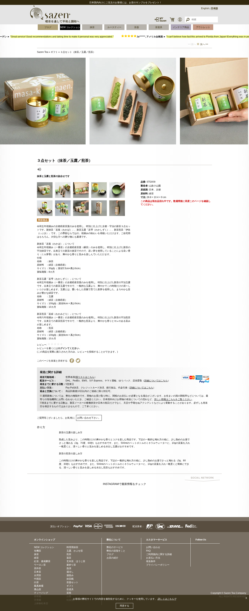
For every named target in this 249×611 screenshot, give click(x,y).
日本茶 (37, 571)
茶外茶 (37, 568)
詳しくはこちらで (167, 599)
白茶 (36, 582)
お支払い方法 (153, 557)
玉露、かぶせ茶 (75, 550)
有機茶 (37, 550)
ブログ (47, 27)
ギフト (70, 585)
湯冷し (70, 571)
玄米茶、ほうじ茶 (76, 561)
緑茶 (36, 557)
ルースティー (114, 27)
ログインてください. (69, 348)
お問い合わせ (153, 547)
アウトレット (203, 27)
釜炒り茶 (71, 564)
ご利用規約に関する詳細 (159, 554)
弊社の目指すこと (116, 550)
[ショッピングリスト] (172, 19)
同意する (124, 605)
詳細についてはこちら (156, 380)
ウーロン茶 (40, 564)
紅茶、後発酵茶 (42, 561)
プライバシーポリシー (157, 564)
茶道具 (158, 27)
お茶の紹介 (112, 557)
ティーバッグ (41, 593)
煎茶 (69, 554)
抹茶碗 (70, 578)
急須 (69, 568)
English (205, 8)
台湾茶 (37, 575)
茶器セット (72, 582)
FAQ (148, 550)
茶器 (136, 27)
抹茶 (92, 27)
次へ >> (204, 44)
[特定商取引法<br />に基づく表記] (180, 19)
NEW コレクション (70, 27)
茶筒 (69, 593)
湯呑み (70, 575)
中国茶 (37, 578)
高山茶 (37, 589)
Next (245, 101)
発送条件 (150, 561)
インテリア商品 (181, 27)
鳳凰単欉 (38, 585)
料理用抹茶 (72, 547)
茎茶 (69, 557)
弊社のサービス (115, 547)
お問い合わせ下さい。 (89, 417)
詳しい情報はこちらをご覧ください (173, 399)
